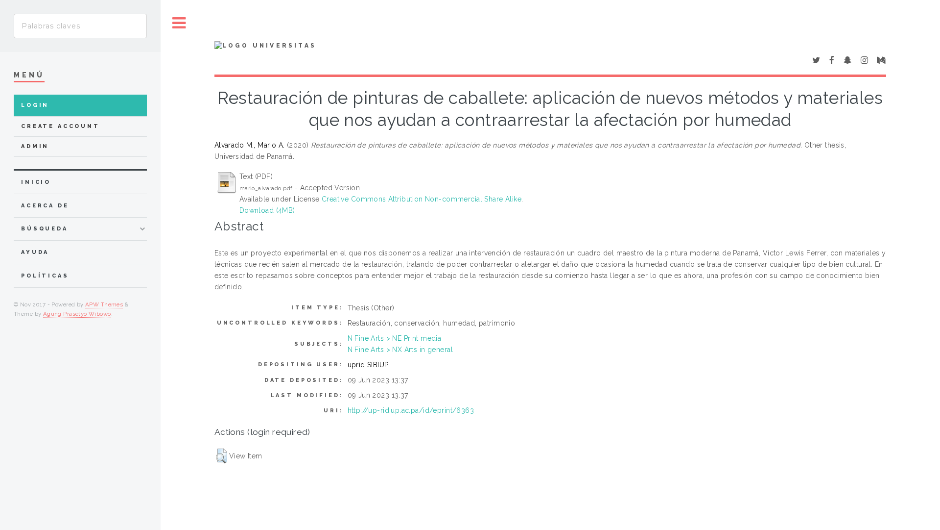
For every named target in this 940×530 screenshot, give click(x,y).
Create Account (60, 126)
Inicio (36, 182)
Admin (35, 146)
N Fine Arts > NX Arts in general (400, 349)
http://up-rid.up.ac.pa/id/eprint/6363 (411, 410)
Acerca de (45, 205)
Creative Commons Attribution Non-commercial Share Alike (421, 199)
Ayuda (35, 252)
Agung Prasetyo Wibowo (77, 313)
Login (35, 105)
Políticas (45, 276)
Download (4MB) (267, 210)
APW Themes (104, 304)
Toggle (179, 23)
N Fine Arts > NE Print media (395, 338)
